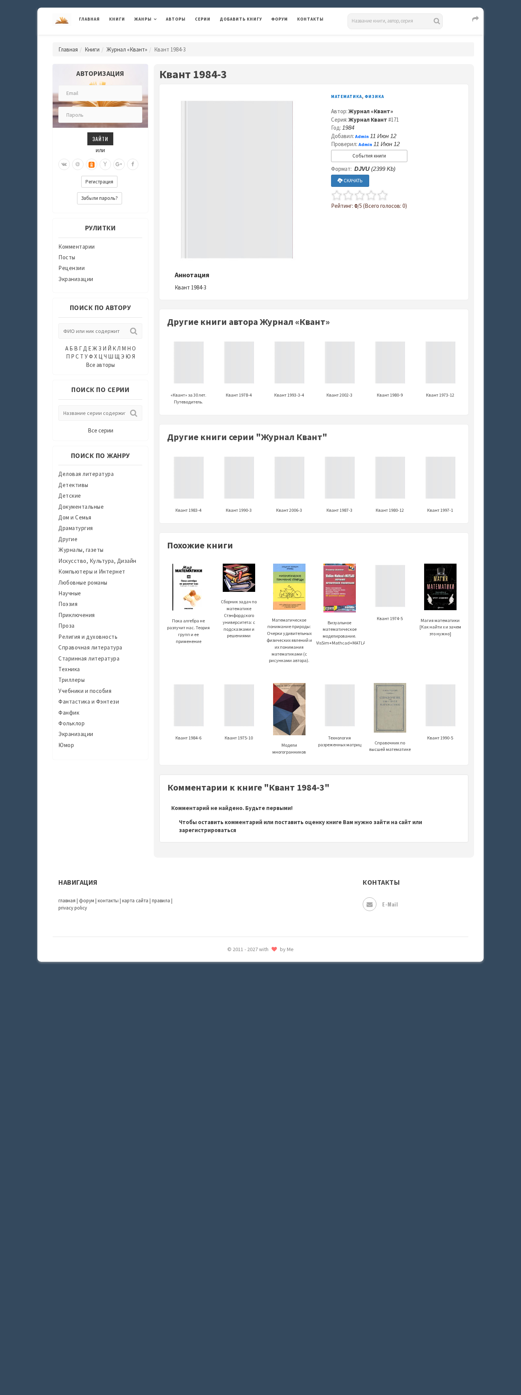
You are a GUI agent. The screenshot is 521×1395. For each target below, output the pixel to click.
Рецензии (71, 268)
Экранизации (75, 279)
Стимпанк (233, 1181)
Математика (346, 96)
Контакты (310, 19)
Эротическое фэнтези (249, 1352)
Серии (203, 19)
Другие (67, 539)
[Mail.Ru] (78, 164)
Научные (69, 593)
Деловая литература (246, 39)
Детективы (73, 485)
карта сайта (135, 900)
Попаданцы (235, 993)
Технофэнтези (239, 1215)
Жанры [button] (143, 19)
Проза (66, 625)
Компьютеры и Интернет (91, 571)
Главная (89, 19)
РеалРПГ (230, 1062)
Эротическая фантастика (254, 1334)
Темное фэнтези (242, 1198)
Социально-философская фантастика (270, 1164)
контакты (108, 900)
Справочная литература (90, 647)
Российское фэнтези (248, 1079)
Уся (225, 1249)
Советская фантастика (250, 1130)
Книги (117, 19)
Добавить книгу (241, 19)
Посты (67, 257)
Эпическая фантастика (250, 1300)
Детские (69, 495)
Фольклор (71, 723)
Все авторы (100, 364)
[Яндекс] (105, 164)
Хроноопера (235, 1283)
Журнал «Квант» (126, 49)
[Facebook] (132, 164)
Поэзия (67, 604)
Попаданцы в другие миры (255, 1011)
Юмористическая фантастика (260, 1369)
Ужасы (228, 1232)
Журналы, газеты (81, 549)
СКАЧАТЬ (353, 180)
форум (86, 900)
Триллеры (71, 679)
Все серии (100, 430)
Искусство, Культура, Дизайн (97, 560)
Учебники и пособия (84, 690)
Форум (279, 19)
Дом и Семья (75, 517)
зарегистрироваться (207, 830)
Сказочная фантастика (250, 1096)
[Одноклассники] (91, 164)
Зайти (100, 139)
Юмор (66, 745)
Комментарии (76, 246)
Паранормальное (242, 977)
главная (67, 900)
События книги (369, 156)
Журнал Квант (368, 119)
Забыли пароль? (99, 198)
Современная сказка (247, 1147)
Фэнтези (231, 1267)
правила (161, 900)
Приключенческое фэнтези (256, 1045)
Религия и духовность (87, 636)
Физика (374, 96)
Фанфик (68, 712)
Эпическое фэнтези (246, 1318)
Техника (69, 669)
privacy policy (72, 908)
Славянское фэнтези (247, 1113)
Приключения (76, 615)
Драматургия (75, 528)
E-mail (390, 904)
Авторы (176, 19)
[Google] (119, 164)
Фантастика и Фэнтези (88, 701)
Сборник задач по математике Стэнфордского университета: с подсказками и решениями (239, 618)
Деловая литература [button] (161, 39)
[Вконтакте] (64, 164)
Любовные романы (83, 582)
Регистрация (99, 181)
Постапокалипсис (244, 1028)
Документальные (81, 506)
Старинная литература (88, 658)
